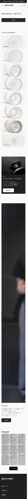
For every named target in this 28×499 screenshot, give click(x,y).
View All (6, 420)
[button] (2, 5)
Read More (8, 190)
